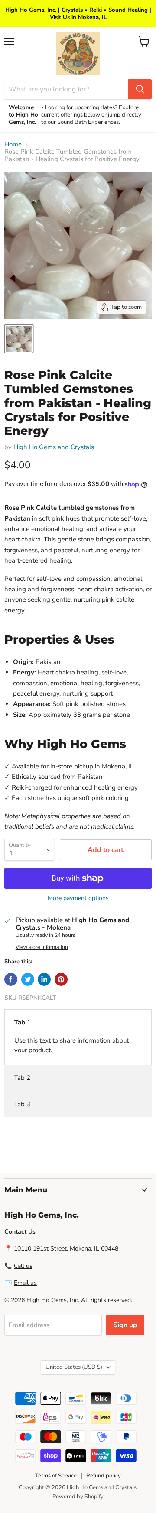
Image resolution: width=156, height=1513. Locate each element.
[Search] (140, 89)
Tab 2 (22, 1077)
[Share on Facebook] (10, 979)
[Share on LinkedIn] (44, 979)
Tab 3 (22, 1104)
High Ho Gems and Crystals (53, 447)
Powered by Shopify (78, 1496)
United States (74, 1367)
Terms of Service (56, 1476)
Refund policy (103, 1476)
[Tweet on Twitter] (27, 979)
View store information (42, 947)
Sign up (125, 1325)
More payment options (78, 898)
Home (13, 144)
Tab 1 (22, 1022)
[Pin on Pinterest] (61, 979)
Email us (25, 1283)
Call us (23, 1266)
